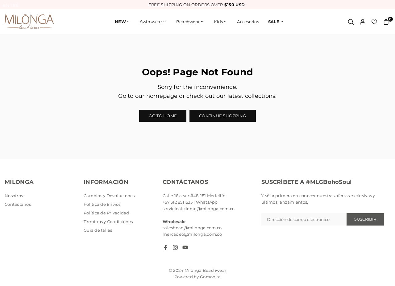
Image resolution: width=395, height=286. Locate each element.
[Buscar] (351, 21)
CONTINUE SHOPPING (222, 115)
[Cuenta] (362, 21)
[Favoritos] (374, 21)
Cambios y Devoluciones (109, 195)
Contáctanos (18, 204)
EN (6, 5)
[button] (386, 21)
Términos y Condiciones (108, 221)
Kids (218, 21)
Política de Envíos (102, 204)
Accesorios (248, 21)
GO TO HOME (163, 115)
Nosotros (14, 195)
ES (15, 5)
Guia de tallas (98, 230)
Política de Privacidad (106, 212)
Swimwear (151, 21)
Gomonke (210, 276)
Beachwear (188, 21)
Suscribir (365, 219)
